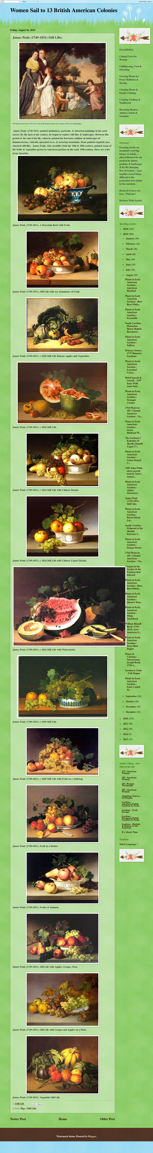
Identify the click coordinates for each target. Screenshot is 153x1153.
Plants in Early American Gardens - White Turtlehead (132, 612)
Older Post (107, 1118)
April (129, 254)
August (130, 275)
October (130, 701)
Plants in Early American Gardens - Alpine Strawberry (132, 487)
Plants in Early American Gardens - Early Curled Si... (132, 684)
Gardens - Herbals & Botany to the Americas (131, 825)
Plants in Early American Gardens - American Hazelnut (132, 285)
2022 (126, 728)
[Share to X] (37, 1104)
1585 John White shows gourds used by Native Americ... (134, 472)
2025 (126, 739)
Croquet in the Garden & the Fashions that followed (133, 571)
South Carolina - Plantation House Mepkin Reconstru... (133, 327)
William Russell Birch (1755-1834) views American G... (133, 628)
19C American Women (129, 790)
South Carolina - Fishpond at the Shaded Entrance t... (134, 530)
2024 (126, 734)
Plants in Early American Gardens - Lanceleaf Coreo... (132, 366)
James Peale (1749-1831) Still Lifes (132, 501)
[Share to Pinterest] (41, 1104)
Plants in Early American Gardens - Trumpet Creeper (132, 396)
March (129, 249)
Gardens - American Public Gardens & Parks (130, 803)
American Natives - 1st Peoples (131, 796)
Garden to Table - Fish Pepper (133, 672)
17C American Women (129, 772)
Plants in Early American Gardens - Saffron (132, 341)
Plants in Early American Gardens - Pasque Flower (133, 543)
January (130, 238)
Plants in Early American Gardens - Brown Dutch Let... (132, 514)
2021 (126, 723)
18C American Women (129, 778)
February (131, 243)
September (131, 696)
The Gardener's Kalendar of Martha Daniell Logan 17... (134, 442)
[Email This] (32, 1104)
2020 (126, 718)
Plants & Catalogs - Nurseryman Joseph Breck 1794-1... (132, 659)
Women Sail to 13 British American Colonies (63, 10)
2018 (126, 229)
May (128, 259)
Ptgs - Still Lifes (28, 1108)
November (131, 706)
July (128, 269)
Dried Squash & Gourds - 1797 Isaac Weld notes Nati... (133, 382)
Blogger (92, 1136)
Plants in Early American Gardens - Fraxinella (132, 314)
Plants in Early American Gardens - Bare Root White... (133, 300)
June (128, 264)
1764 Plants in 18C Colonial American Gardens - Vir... (133, 412)
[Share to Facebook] (39, 1104)
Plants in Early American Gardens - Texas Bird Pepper (132, 643)
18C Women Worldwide (128, 784)
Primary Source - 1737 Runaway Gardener (134, 353)
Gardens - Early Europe (130, 811)
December (131, 712)
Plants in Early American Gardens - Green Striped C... (133, 457)
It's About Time (130, 832)
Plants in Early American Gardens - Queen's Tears (133, 598)
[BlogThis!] (34, 1104)
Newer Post (18, 1118)
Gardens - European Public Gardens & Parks (130, 817)
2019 (126, 234)
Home (63, 1118)
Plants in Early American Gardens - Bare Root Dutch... (133, 584)
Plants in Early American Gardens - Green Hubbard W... (133, 427)
